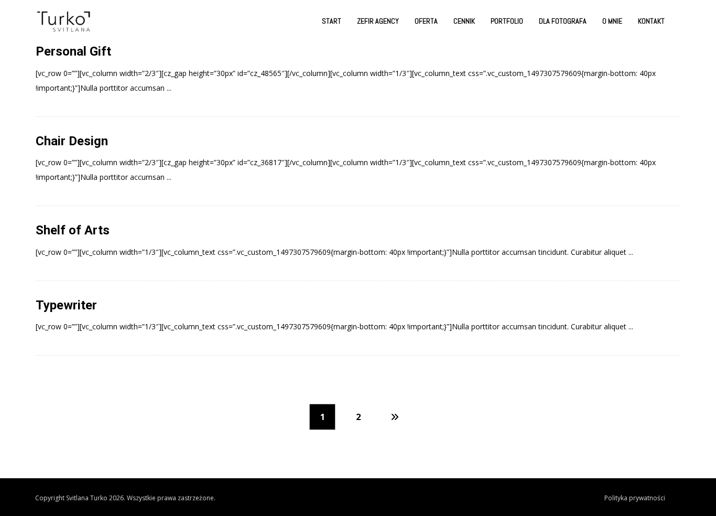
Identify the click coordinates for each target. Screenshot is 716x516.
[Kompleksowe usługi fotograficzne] (64, 21)
